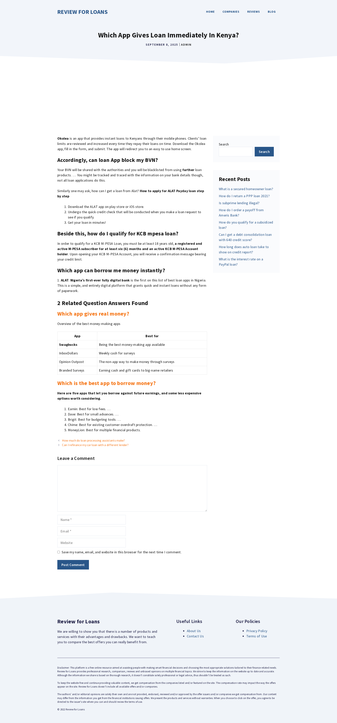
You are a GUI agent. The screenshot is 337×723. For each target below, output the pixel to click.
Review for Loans (82, 11)
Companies (231, 11)
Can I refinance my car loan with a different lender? (95, 445)
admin (186, 44)
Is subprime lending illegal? (239, 203)
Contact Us (195, 636)
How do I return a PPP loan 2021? (244, 196)
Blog (272, 11)
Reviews (253, 11)
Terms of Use (256, 636)
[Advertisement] (168, 94)
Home (210, 11)
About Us (194, 631)
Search (224, 144)
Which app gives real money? (93, 313)
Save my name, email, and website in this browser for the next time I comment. (122, 552)
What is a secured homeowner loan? (246, 189)
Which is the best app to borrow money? (106, 383)
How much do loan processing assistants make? (93, 440)
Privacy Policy (256, 631)
